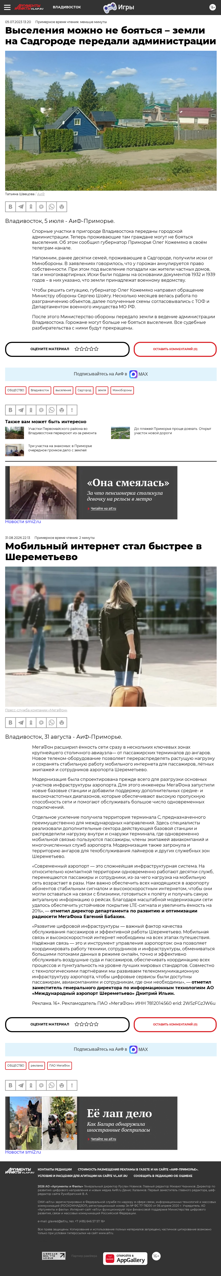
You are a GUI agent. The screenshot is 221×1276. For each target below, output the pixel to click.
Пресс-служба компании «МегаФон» (36, 710)
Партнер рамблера (84, 1255)
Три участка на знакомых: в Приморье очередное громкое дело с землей (60, 448)
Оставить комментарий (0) (175, 349)
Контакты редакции (55, 1169)
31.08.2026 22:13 (17, 538)
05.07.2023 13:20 (18, 22)
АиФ (41, 194)
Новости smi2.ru (23, 521)
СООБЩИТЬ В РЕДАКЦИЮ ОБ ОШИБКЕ (163, 1176)
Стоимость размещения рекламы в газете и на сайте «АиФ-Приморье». (138, 1169)
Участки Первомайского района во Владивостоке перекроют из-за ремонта (62, 431)
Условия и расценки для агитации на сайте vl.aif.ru (82, 1176)
